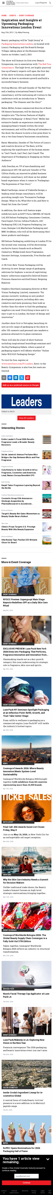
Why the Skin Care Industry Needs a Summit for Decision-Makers (25, 881)
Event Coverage (26, 16)
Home (4, 16)
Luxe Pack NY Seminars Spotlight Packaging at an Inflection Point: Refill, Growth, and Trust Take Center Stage (26, 712)
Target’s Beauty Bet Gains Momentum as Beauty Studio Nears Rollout (20, 515)
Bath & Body (5, 482)
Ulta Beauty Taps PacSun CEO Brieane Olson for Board (19, 541)
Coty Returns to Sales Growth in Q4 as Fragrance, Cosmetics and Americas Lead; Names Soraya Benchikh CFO (19, 473)
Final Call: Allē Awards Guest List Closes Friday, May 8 (23, 828)
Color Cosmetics (7, 436)
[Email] (3, 377)
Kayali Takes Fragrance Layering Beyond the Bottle (20, 486)
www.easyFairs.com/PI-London (17, 363)
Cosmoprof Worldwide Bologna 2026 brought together (25, 782)
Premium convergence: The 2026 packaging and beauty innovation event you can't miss (25, 1049)
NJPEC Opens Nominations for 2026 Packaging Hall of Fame (21, 1149)
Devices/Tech (8, 989)
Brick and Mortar (7, 510)
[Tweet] (21, 377)
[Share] (9, 377)
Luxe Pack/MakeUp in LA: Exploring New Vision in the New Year (23, 1041)
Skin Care (4, 523)
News (5, 763)
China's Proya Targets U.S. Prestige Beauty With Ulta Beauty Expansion (18, 528)
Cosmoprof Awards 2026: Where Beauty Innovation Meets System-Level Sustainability (23, 771)
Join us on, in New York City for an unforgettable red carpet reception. (26, 836)
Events (12, 16)
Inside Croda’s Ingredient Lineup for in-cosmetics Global (23, 1094)
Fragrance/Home (7, 451)
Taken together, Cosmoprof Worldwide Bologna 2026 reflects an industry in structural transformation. (26, 949)
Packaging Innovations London (17, 44)
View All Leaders (26, 418)
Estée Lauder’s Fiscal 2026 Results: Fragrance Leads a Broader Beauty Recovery (18, 442)
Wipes (5, 1143)
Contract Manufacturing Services (12, 495)
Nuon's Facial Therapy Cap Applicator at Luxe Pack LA (26, 995)
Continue (26, 1183)
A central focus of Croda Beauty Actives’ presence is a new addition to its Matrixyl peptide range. (24, 1103)
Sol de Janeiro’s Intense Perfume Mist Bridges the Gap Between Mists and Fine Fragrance (20, 457)
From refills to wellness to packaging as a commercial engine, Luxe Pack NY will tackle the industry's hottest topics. (26, 723)
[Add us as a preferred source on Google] (27, 377)
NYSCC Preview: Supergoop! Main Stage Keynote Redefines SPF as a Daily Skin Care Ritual (25, 602)
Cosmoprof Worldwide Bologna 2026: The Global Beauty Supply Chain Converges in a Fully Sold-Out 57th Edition (25, 938)
